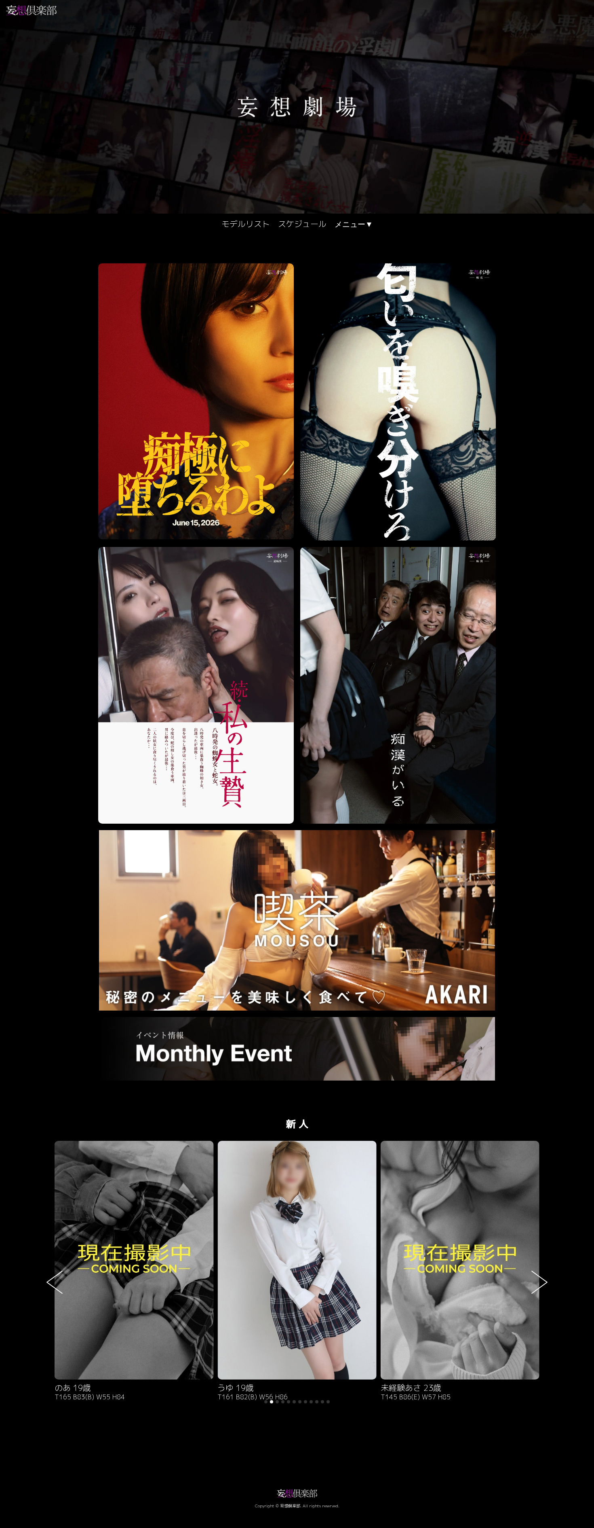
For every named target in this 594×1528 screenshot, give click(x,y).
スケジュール (302, 223)
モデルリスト (245, 223)
